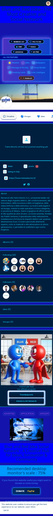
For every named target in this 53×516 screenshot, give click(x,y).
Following (7, 255)
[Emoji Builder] (32, 68)
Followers (7, 282)
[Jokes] (23, 63)
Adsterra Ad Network (26, 401)
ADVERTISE (9, 413)
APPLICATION (27, 413)
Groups (6, 322)
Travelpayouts (26, 394)
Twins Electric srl (30, 94)
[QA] (10, 72)
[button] (48, 3)
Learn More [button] (30, 507)
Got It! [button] (6, 510)
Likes (5, 309)
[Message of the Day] (9, 68)
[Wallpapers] (33, 63)
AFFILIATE (44, 413)
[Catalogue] (29, 72)
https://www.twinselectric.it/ (22, 178)
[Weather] (9, 63)
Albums (6, 242)
